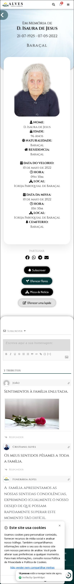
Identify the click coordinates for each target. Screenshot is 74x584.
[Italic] (10, 354)
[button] (53, 4)
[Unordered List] (28, 354)
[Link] (40, 354)
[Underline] (15, 354)
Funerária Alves (24, 479)
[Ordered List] (23, 354)
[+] (49, 354)
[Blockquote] (32, 354)
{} (45, 354)
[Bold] (6, 354)
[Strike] (19, 354)
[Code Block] (36, 354)
